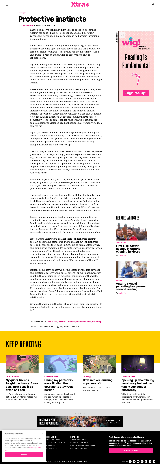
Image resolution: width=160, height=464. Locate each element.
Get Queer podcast (79, 448)
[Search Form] (152, 4)
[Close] (42, 433)
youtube (138, 461)
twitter (134, 461)
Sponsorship (51, 448)
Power (119, 280)
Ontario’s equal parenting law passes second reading (131, 286)
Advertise (50, 445)
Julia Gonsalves (27, 25)
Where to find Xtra (79, 443)
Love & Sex (121, 243)
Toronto (22, 13)
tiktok (146, 461)
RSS (154, 461)
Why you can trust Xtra (69, 326)
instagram (142, 461)
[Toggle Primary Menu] (7, 4)
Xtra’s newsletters (79, 440)
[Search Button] (152, 4)
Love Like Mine (12, 377)
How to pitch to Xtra (55, 443)
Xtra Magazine (80, 4)
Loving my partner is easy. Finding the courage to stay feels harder (58, 385)
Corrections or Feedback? (42, 326)
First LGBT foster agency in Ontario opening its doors (128, 249)
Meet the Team (53, 440)
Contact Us (51, 437)
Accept (24, 455)
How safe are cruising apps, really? (98, 382)
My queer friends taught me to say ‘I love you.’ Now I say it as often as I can (22, 385)
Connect (74, 437)
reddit (150, 461)
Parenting (96, 322)
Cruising (87, 377)
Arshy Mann (123, 255)
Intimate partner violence (79, 322)
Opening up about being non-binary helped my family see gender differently (137, 385)
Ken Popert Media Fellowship (83, 445)
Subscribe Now (131, 450)
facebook (130, 461)
